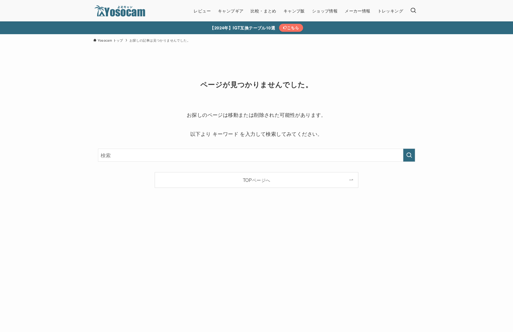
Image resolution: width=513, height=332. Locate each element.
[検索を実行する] (409, 155)
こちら (293, 27)
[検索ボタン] (413, 10)
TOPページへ (256, 180)
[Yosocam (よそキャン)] (120, 11)
